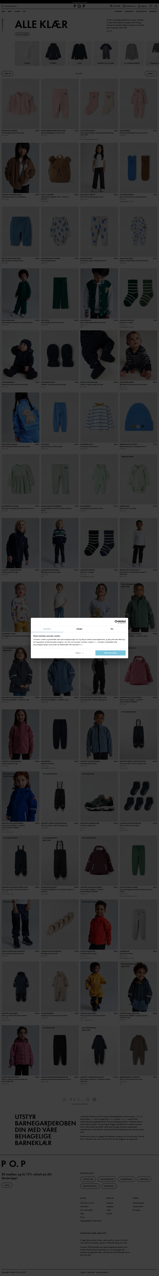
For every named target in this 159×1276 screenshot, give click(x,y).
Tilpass (78, 653)
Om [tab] (112, 629)
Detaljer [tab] (80, 629)
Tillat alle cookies (110, 653)
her (95, 642)
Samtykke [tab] (47, 629)
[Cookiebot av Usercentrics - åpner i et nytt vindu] (116, 621)
